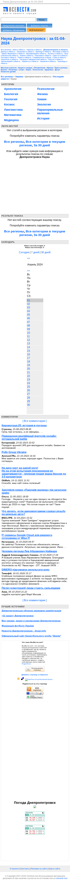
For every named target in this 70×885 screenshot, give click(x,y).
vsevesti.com (61, 878)
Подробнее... (27, 664)
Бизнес (4, 70)
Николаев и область (43, 55)
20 (28, 368)
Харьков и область (34, 50)
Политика (13, 70)
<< (28, 258)
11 (28, 336)
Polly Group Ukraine (14, 452)
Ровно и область (25, 57)
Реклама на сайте (39, 869)
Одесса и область (60, 55)
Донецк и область (8, 52)
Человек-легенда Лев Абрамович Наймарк (29, 551)
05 (28, 314)
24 (28, 383)
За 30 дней (42, 145)
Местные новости (9, 68)
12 (28, 340)
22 (28, 376)
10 (28, 332)
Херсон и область (55, 59)
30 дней (45, 252)
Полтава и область (9, 57)
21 (28, 372)
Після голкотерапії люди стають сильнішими (31, 588)
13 (28, 343)
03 (28, 307)
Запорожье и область (26, 52)
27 (28, 394)
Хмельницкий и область (11, 61)
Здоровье (48, 70)
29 (28, 401)
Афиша (50, 68)
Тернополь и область (10, 59)
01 (28, 300)
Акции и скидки (25, 68)
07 (28, 322)
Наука (28, 70)
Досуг (57, 70)
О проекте (14, 869)
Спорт (21, 70)
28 (28, 397)
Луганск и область (55, 54)
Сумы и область (59, 57)
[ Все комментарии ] (35, 421)
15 (28, 350)
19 (28, 365)
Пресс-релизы (61, 68)
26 (28, 390)
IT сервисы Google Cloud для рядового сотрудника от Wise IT (27, 536)
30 (28, 404)
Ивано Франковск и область (13, 54)
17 (28, 358)
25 (28, 386)
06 (28, 318)
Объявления (39, 68)
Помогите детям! (8, 72)
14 (28, 347)
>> (28, 270)
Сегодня (24, 252)
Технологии (37, 70)
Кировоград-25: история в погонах (24, 425)
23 (28, 379)
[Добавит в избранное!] (18, 679)
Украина (19, 77)
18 (28, 361)
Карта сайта (54, 869)
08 (28, 325)
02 (28, 304)
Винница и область (44, 52)
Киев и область (19, 50)
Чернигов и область (48, 61)
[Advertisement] (30, 185)
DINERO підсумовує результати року (25, 569)
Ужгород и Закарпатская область (33, 59)
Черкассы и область (30, 61)
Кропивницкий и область (36, 54)
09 (28, 329)
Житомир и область (61, 52)
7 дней (35, 252)
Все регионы (6, 50)
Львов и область (27, 55)
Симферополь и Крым (42, 57)
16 (28, 354)
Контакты (25, 869)
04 (28, 311)
